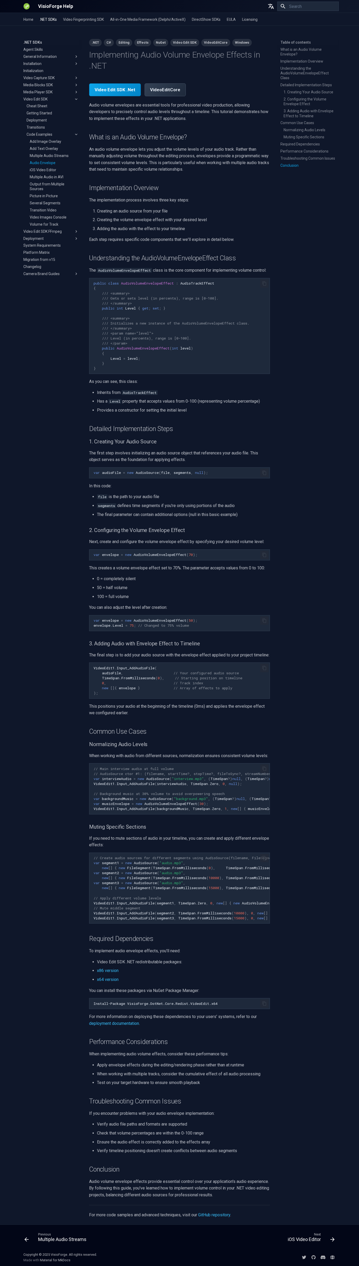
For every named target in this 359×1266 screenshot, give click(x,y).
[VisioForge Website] (332, 1257)
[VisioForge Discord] (323, 1257)
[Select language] (271, 6)
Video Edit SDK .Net (115, 89)
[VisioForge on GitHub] (313, 1257)
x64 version (108, 979)
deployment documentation (114, 1023)
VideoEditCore (165, 89)
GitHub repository (214, 1214)
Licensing (250, 19)
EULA (231, 19)
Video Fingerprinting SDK (83, 19)
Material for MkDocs (55, 1260)
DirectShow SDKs (206, 19)
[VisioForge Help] (26, 6)
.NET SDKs (48, 19)
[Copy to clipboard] (264, 283)
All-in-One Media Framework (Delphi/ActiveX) (148, 19)
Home (28, 19)
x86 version (108, 970)
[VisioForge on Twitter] (304, 1257)
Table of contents (295, 42)
